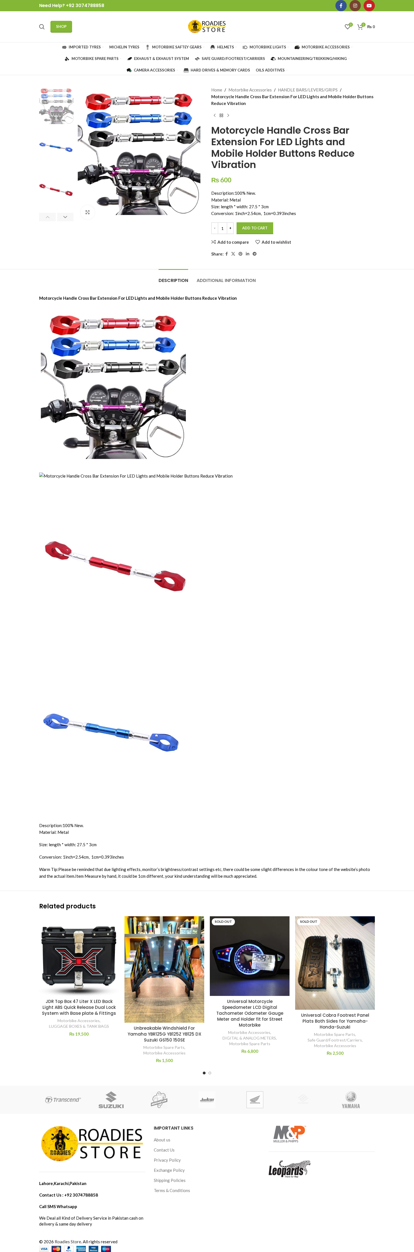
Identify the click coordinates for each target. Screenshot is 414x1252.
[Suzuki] (111, 1100)
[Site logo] (207, 26)
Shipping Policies (170, 1180)
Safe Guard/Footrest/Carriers (335, 1040)
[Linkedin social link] (247, 254)
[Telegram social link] (254, 254)
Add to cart (255, 228)
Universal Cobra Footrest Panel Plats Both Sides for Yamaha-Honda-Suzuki (335, 1021)
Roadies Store (68, 1241)
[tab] (173, 277)
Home (216, 89)
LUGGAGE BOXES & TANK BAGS (79, 1026)
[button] (47, 217)
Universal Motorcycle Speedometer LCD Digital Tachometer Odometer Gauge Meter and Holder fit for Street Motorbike (249, 1013)
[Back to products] (221, 115)
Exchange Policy (169, 1170)
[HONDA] (255, 1100)
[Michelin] (159, 1100)
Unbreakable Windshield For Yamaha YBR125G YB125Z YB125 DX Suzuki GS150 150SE (164, 1034)
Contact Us (164, 1149)
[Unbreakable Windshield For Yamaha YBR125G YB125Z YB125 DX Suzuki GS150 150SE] (164, 969)
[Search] (42, 26)
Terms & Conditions (172, 1190)
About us (162, 1139)
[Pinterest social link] (240, 254)
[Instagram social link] (355, 5)
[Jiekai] (207, 1100)
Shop (61, 26)
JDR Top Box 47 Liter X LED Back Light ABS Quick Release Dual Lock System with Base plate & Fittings (79, 1007)
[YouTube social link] (369, 5)
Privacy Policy (167, 1160)
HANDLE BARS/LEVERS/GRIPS (308, 89)
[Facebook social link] (341, 5)
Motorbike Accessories (250, 89)
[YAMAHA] (351, 1100)
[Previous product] (214, 115)
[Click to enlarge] (88, 212)
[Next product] (228, 115)
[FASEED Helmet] (303, 1100)
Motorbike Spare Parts (163, 1047)
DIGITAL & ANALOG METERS (249, 1038)
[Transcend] (63, 1100)
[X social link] (233, 254)
